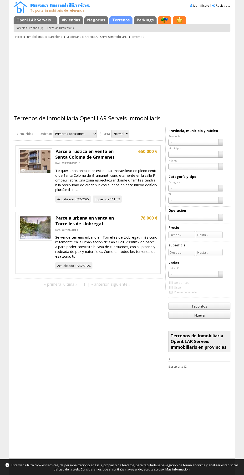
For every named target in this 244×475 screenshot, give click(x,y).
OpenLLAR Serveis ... (35, 20)
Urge (177, 287)
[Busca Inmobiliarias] (20, 12)
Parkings (145, 20)
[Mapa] (164, 20)
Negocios (96, 20)
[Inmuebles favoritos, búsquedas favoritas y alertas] (179, 20)
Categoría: (174, 182)
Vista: (107, 134)
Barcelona (55, 37)
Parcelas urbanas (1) (29, 28)
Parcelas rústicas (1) (60, 28)
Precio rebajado (185, 292)
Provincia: (174, 136)
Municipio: (175, 148)
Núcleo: (173, 160)
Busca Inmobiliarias (60, 5)
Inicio (18, 37)
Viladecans (73, 37)
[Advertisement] (122, 75)
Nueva (199, 315)
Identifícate (201, 5)
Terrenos (121, 20)
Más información (177, 469)
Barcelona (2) (177, 366)
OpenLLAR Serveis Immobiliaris (106, 37)
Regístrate (223, 5)
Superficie (102, 199)
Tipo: (171, 194)
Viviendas (71, 20)
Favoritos (199, 306)
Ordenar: (46, 134)
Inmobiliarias (35, 37)
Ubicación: (175, 268)
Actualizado (65, 199)
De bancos (181, 282)
